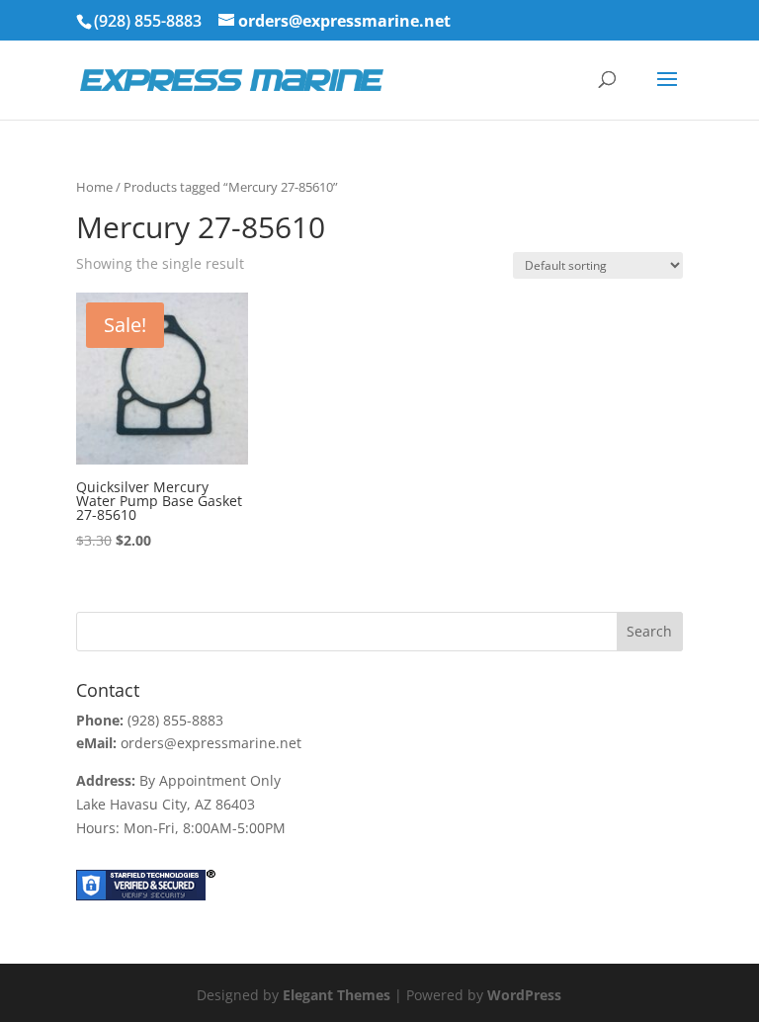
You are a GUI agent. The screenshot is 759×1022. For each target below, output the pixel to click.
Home (94, 187)
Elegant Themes (336, 994)
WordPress (524, 994)
